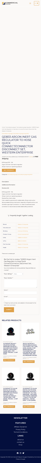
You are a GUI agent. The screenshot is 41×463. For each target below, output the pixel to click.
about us (20, 439)
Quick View (11, 339)
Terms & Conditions (20, 432)
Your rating (8, 274)
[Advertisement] (20, 28)
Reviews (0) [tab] (5, 188)
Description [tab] (5, 181)
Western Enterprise (23, 224)
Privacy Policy (20, 429)
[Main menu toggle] (30, 3)
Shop (20, 445)
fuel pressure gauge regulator (24, 127)
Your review (8, 278)
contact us (20, 442)
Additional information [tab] (8, 185)
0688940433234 (22, 237)
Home (3, 127)
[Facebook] (17, 453)
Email (6, 296)
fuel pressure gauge (11, 127)
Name (6, 290)
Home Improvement (23, 234)
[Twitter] (23, 453)
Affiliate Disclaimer (20, 427)
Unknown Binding (23, 231)
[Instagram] (20, 453)
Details (31, 156)
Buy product (9, 170)
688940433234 (22, 241)
